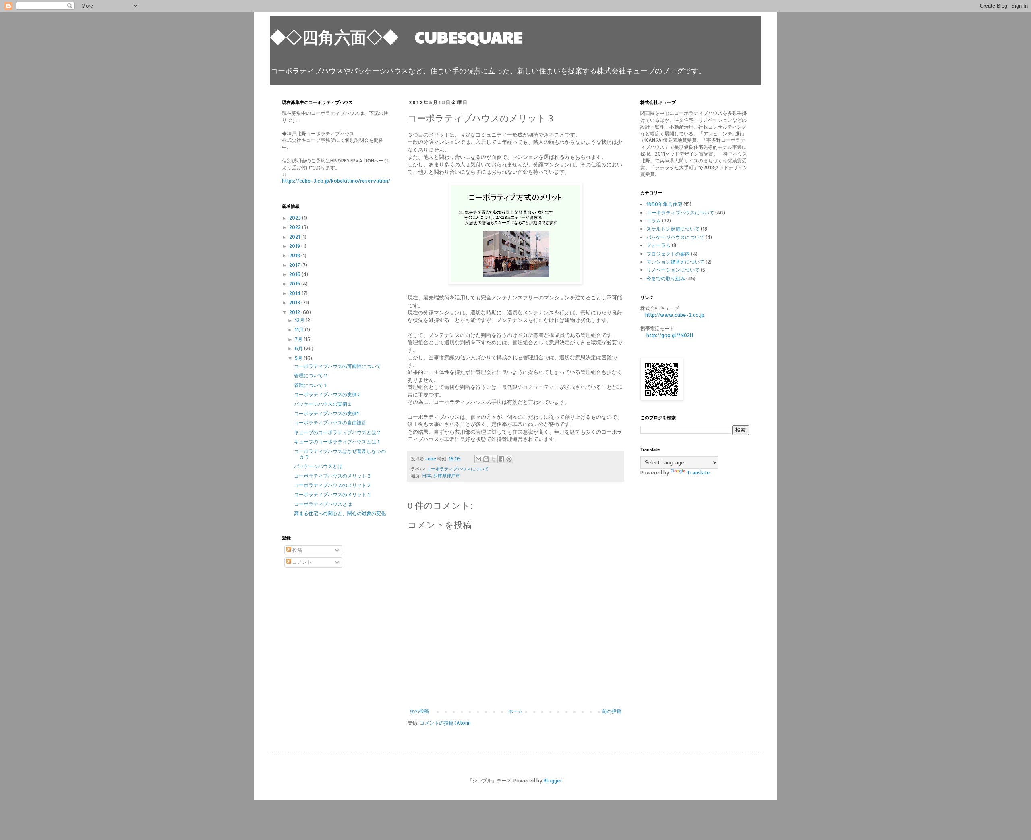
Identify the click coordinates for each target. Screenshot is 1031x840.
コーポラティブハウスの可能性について (337, 366)
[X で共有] (494, 459)
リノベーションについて (673, 270)
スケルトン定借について (673, 229)
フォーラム (658, 245)
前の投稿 (611, 711)
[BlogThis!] (486, 459)
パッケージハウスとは (318, 466)
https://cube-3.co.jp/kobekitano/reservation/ (336, 181)
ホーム (515, 711)
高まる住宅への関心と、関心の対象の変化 (340, 513)
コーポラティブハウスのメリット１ (332, 494)
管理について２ (311, 375)
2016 (295, 274)
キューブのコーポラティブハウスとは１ (337, 442)
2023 (295, 218)
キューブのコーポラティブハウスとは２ (337, 432)
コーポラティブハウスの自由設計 (330, 423)
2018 (295, 255)
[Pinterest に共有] (509, 459)
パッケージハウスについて (675, 237)
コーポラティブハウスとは (323, 504)
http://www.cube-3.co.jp (674, 315)
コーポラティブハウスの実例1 (326, 413)
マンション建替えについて (675, 262)
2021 (295, 237)
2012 (295, 312)
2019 (295, 246)
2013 (295, 302)
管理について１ (311, 385)
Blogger (553, 781)
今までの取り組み (665, 278)
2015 (295, 284)
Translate (698, 473)
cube (431, 459)
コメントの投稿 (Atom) (445, 723)
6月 (299, 348)
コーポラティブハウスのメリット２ (332, 485)
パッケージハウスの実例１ (323, 404)
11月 (300, 329)
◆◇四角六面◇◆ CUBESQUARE (396, 36)
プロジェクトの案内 (668, 254)
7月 (299, 339)
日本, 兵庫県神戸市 (441, 475)
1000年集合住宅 (664, 204)
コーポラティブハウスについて (457, 469)
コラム (653, 221)
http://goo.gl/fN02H (669, 335)
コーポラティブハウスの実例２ (328, 394)
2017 (295, 265)
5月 (299, 358)
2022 (295, 227)
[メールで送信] (478, 459)
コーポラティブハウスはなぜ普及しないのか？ (340, 454)
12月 (300, 320)
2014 (295, 293)
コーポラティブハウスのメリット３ (332, 476)
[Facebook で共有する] (501, 459)
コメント (301, 562)
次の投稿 (419, 711)
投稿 (296, 550)
